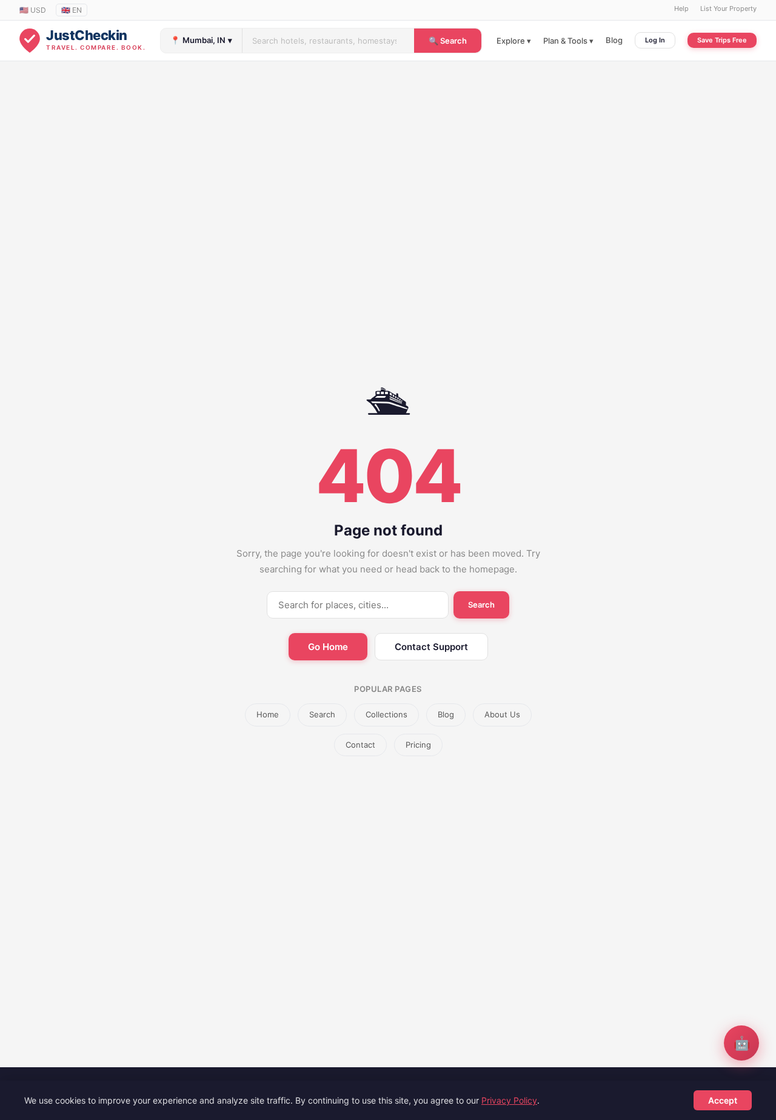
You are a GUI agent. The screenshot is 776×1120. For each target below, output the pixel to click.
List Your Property (728, 8)
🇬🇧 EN (71, 10)
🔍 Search (448, 40)
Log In (655, 40)
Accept (722, 1100)
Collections (386, 714)
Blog (614, 40)
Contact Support (431, 646)
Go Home (328, 646)
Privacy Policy (509, 1100)
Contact (360, 744)
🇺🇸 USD (32, 10)
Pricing (418, 744)
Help (681, 8)
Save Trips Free (722, 40)
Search (481, 604)
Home (267, 714)
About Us (502, 714)
